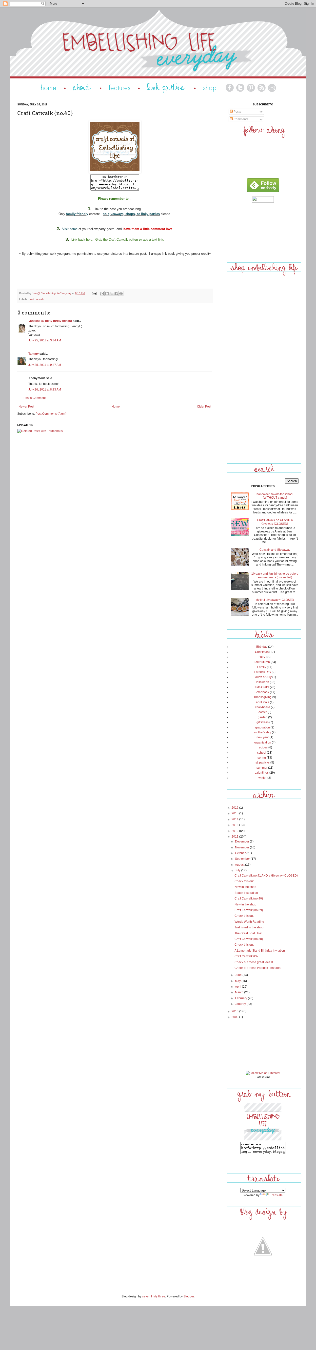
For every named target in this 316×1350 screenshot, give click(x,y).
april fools (262, 702)
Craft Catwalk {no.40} (249, 898)
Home (116, 406)
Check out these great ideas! (254, 962)
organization (262, 742)
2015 (235, 813)
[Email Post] (94, 293)
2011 (235, 836)
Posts (237, 111)
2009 (235, 1017)
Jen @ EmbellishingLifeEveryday (52, 293)
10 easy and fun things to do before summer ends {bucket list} (274, 575)
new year (263, 737)
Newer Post (26, 406)
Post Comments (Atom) (51, 413)
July (238, 870)
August (240, 864)
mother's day (262, 732)
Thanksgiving (263, 697)
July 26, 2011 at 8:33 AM (44, 389)
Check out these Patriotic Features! (258, 968)
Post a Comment (34, 398)
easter (262, 712)
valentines (262, 772)
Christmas (262, 652)
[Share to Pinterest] (120, 293)
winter (262, 778)
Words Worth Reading (249, 921)
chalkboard (262, 707)
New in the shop (245, 887)
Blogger (188, 1296)
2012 (235, 831)
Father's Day (262, 672)
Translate (276, 1195)
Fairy (261, 657)
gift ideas (263, 722)
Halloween (262, 682)
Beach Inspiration (246, 893)
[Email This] (102, 293)
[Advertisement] (263, 231)
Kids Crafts (262, 687)
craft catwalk (36, 299)
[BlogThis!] (106, 293)
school (261, 752)
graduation (262, 727)
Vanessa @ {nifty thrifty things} (50, 321)
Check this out (244, 881)
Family (261, 667)
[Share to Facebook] (116, 293)
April (238, 986)
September (243, 859)
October (240, 853)
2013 (235, 825)
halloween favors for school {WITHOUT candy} (275, 495)
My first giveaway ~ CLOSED (275, 600)
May (238, 981)
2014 (235, 819)
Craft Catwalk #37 (246, 956)
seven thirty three (153, 1296)
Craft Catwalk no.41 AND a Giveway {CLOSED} (275, 521)
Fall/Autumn (262, 662)
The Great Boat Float (248, 933)
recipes (263, 747)
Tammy (33, 353)
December (242, 841)
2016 (235, 807)
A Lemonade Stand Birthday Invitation (260, 950)
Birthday (261, 646)
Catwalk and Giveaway (274, 549)
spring (261, 757)
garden (262, 717)
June (238, 975)
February (241, 998)
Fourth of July (263, 677)
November (242, 847)
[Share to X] (111, 293)
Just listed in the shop (249, 927)
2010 (235, 1011)
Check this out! (244, 944)
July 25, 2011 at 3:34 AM (44, 340)
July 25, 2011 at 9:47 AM (44, 365)
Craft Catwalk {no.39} (249, 910)
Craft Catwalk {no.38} (249, 939)
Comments (240, 119)
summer (262, 767)
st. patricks (263, 762)
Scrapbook (262, 692)
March (239, 992)
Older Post (204, 406)
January (241, 1004)
